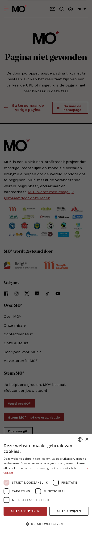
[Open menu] (6, 9)
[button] (46, 524)
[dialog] (46, 483)
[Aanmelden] (70, 9)
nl (80, 9)
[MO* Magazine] (19, 9)
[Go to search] (61, 9)
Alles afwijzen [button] (69, 511)
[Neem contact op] (52, 9)
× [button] (86, 439)
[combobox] (80, 439)
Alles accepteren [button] (25, 511)
